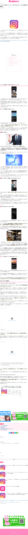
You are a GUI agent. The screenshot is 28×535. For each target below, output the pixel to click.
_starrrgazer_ (10, 366)
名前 (1, 452)
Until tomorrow (2, 437)
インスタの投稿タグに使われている (12, 58)
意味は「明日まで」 (10, 59)
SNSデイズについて (10, 530)
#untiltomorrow (2, 329)
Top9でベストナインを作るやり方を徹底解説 (12, 486)
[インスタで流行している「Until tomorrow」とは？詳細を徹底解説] (15, 433)
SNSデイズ (14, 532)
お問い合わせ (19, 530)
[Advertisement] (14, 14)
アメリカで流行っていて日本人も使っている (13, 63)
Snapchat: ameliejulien (7, 330)
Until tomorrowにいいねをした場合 (12, 62)
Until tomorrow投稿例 (10, 65)
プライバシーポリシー (15, 530)
